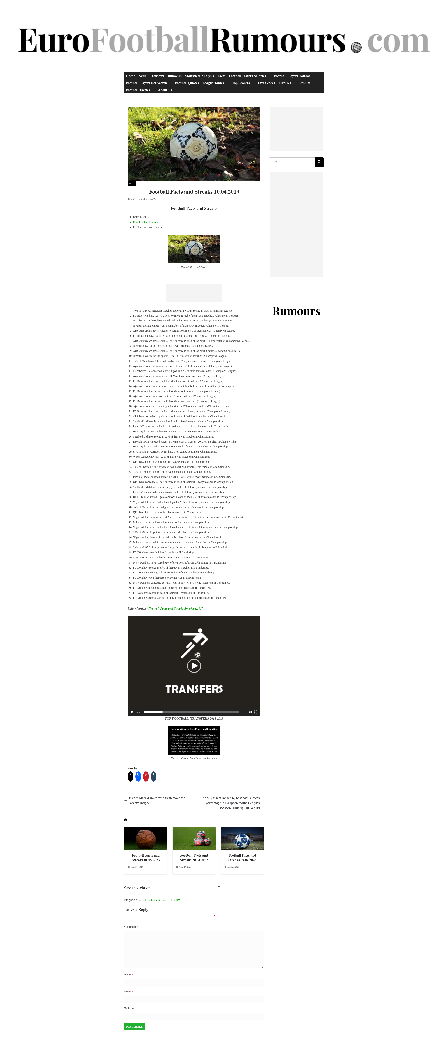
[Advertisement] (194, 293)
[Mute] (250, 712)
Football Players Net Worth (146, 82)
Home (130, 75)
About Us (165, 89)
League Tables (213, 82)
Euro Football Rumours (146, 222)
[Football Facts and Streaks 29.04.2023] (242, 829)
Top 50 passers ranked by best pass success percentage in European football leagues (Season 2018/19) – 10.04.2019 (230, 803)
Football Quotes (187, 82)
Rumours (175, 75)
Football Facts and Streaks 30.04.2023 (194, 857)
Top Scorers (241, 82)
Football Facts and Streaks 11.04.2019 (159, 900)
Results (304, 82)
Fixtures (285, 82)
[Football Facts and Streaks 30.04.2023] (194, 829)
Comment (131, 927)
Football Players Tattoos (292, 75)
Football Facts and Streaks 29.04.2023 (242, 857)
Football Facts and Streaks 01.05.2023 (146, 857)
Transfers (157, 75)
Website (129, 1008)
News (142, 75)
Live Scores (266, 82)
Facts (221, 75)
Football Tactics (138, 89)
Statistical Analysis (199, 75)
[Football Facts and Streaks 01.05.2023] (145, 829)
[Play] (132, 712)
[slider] (191, 712)
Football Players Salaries (247, 75)
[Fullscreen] (256, 712)
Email (128, 991)
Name (128, 974)
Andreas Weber (152, 199)
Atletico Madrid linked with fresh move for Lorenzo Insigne (156, 800)
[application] (194, 666)
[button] (194, 666)
